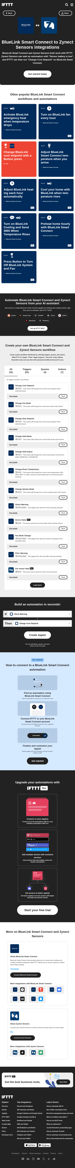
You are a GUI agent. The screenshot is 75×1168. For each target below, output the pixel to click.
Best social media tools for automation (60, 1138)
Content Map (6, 1124)
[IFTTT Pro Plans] (28, 520)
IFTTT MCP (6, 1117)
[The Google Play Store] (44, 1145)
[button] (72, 4)
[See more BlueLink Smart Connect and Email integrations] (55, 990)
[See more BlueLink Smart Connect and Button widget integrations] (37, 990)
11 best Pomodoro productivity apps (59, 1127)
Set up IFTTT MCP (37, 328)
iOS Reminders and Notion (26, 1127)
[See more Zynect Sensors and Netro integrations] (18, 1052)
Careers (24, 1153)
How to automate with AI (55, 1106)
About (60, 1153)
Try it (63, 396)
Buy (11, 1032)
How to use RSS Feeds (54, 1120)
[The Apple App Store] (30, 1145)
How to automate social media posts (59, 1135)
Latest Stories (53, 1102)
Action (19, 388)
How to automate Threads (55, 1131)
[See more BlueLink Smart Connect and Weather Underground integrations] (18, 999)
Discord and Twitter (23, 1138)
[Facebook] (23, 1159)
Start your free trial (37, 910)
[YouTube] (38, 1159)
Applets (4, 1113)
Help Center (6, 1120)
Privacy (53, 1153)
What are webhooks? (54, 1124)
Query (19, 523)
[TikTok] (48, 1159)
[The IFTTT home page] (7, 4)
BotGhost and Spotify (24, 1120)
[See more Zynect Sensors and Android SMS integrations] (37, 1052)
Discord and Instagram (25, 1106)
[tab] (10, 371)
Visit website (14, 969)
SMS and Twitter (22, 1124)
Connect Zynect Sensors (22, 1038)
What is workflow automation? (57, 1117)
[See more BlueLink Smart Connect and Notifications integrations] (37, 999)
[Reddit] (54, 1159)
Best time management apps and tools (60, 1113)
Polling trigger (21, 507)
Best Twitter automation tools (57, 1110)
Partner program (35, 1153)
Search (4, 1127)
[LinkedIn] (28, 1159)
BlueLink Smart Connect (27, 42)
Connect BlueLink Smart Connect (25, 975)
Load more (37, 585)
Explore (5, 1102)
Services (5, 1106)
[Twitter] (43, 1159)
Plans (4, 1131)
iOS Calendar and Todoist (26, 1131)
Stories (4, 1110)
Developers (15, 1153)
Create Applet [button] (37, 635)
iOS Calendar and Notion (25, 1110)
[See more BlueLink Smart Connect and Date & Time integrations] (18, 990)
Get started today (37, 74)
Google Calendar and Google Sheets (29, 1113)
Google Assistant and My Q (26, 1117)
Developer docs (7, 1135)
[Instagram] (33, 1159)
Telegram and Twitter (24, 1135)
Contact (45, 1153)
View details (13, 396)
